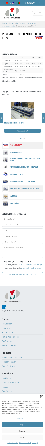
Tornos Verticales (8, 366)
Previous (1, 118)
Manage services (21, 418)
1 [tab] (21, 139)
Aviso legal (35, 443)
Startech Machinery (9, 332)
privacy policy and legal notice (31, 268)
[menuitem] (8, 3)
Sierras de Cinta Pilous (10, 345)
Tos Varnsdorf (7, 324)
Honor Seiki (6, 328)
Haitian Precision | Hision (11, 337)
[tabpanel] (22, 118)
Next (43, 118)
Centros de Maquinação (10, 382)
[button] (41, 396)
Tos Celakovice (7, 341)
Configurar (22, 437)
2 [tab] (24, 139)
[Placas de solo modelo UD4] (22, 118)
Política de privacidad (25, 443)
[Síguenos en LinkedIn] (4, 307)
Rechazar (22, 431)
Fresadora (5, 387)
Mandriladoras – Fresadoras (12, 357)
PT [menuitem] (21, 3)
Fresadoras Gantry (9, 362)
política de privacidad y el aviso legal (30, 265)
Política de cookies (13, 443)
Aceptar (22, 424)
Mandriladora (6, 378)
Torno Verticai (7, 391)
